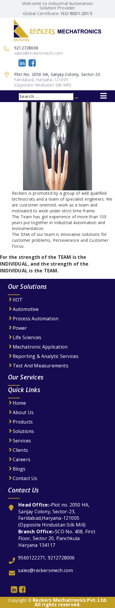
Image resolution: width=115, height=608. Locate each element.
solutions (23, 431)
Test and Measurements (40, 365)
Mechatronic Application (40, 347)
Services (22, 440)
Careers (21, 459)
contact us (25, 478)
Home (19, 403)
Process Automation (36, 318)
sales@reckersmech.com (38, 53)
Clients (20, 450)
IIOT (18, 299)
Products (23, 422)
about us (23, 412)
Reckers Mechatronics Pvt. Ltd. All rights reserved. (70, 602)
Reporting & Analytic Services (46, 356)
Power (20, 328)
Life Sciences (27, 337)
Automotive (26, 309)
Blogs (19, 469)
